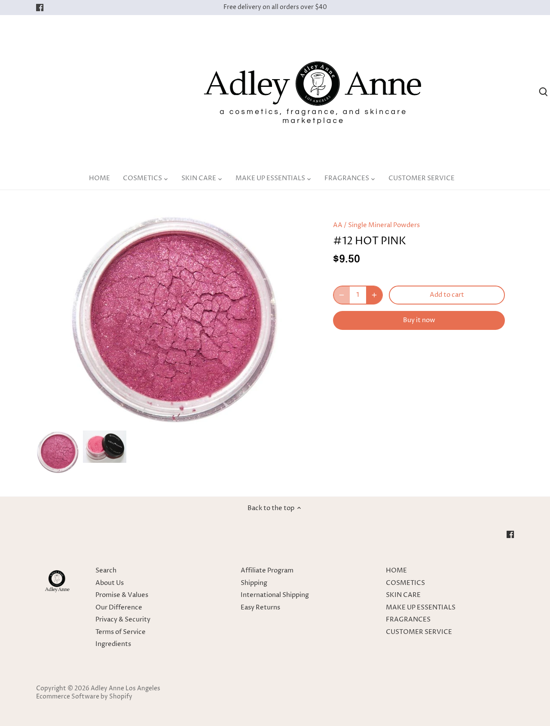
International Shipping (275, 595)
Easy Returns (260, 607)
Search (105, 570)
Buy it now (419, 320)
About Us (109, 583)
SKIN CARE (403, 595)
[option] (57, 452)
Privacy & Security (122, 619)
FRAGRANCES (408, 619)
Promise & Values (121, 595)
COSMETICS (405, 583)
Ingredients (113, 644)
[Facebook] (39, 7)
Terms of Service (120, 632)
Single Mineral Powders (384, 225)
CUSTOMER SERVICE (419, 632)
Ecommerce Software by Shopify (84, 697)
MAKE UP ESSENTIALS (420, 607)
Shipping (254, 583)
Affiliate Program (267, 570)
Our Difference (118, 607)
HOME (396, 570)
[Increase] (374, 295)
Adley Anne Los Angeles (125, 688)
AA (337, 225)
